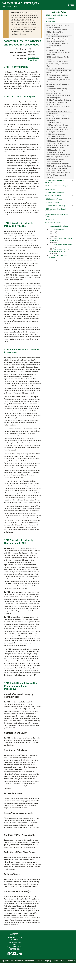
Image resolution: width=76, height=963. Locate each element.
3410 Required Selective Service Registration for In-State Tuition (57, 126)
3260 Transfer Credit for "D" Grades (57, 77)
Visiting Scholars (58, 229)
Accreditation (29, 961)
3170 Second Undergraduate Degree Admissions (58, 54)
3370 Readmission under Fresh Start (58, 111)
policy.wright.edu (10, 7)
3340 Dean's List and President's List (58, 100)
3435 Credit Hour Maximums (55, 134)
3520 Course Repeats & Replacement (58, 139)
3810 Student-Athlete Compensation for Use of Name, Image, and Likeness (58, 175)
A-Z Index (39, 961)
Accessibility (19, 961)
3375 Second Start (52, 114)
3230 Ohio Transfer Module (55, 68)
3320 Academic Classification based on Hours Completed (58, 97)
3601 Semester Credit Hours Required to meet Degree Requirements (58, 142)
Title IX (62, 961)
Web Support (70, 961)
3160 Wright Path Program (55, 50)
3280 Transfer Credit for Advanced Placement (57, 85)
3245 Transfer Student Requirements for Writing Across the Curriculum (58, 74)
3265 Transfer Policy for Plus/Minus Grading (58, 81)
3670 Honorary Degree (53, 161)
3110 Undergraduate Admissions (57, 36)
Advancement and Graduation (62, 245)
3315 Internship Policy (53, 93)
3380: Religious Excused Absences (57, 116)
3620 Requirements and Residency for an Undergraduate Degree (58, 147)
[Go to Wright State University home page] (20, 3)
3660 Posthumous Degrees (55, 159)
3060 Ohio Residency (53, 34)
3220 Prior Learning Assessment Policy (57, 65)
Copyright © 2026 (7, 961)
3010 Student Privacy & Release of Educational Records (57, 26)
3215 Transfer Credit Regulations (57, 61)
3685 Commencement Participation (57, 164)
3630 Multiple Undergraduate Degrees (58, 154)
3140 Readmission (52, 48)
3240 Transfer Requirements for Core (58, 70)
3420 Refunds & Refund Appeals (57, 129)
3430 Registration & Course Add (56, 132)
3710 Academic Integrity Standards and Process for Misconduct (58, 167)
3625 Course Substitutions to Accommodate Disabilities (55, 151)
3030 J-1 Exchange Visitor (55, 32)
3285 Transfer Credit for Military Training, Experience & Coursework (58, 90)
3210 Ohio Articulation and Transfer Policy (57, 58)
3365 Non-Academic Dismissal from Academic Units (58, 108)
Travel (55, 234)
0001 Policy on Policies (53, 222)
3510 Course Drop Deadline (55, 136)
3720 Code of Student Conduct (56, 170)
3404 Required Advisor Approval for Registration (58, 119)
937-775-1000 (15, 949)
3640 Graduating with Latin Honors (57, 157)
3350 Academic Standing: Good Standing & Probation (56, 103)
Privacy (55, 961)
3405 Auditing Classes (53, 123)
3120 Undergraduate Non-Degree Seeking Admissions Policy (57, 40)
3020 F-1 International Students (56, 30)
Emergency (47, 961)
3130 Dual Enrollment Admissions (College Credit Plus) (57, 45)
